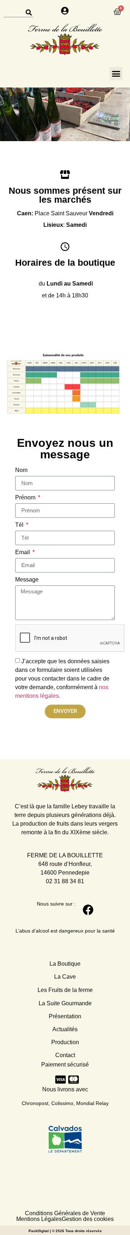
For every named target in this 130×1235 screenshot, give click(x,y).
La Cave (65, 977)
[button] (116, 74)
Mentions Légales (39, 1219)
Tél (20, 525)
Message (27, 580)
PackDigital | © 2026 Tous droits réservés (65, 1231)
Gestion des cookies (88, 1219)
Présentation (65, 1016)
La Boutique (65, 964)
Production (65, 1042)
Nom (21, 470)
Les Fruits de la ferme (65, 990)
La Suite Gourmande (65, 1003)
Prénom (26, 497)
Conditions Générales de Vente (65, 1213)
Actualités (65, 1029)
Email (23, 552)
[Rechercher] (28, 12)
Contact (65, 1055)
